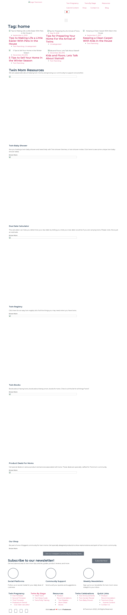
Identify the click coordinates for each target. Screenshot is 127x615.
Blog (107, 8)
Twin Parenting (18, 46)
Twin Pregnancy (72, 3)
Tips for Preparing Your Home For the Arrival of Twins (60, 38)
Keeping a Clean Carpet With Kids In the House (98, 39)
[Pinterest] (26, 610)
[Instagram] (21, 610)
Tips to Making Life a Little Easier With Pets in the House (26, 40)
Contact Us (94, 8)
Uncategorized (30, 46)
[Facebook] (10, 610)
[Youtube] (15, 610)
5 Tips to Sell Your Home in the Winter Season (25, 59)
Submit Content (72, 8)
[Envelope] (31, 610)
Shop (85, 8)
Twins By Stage (90, 3)
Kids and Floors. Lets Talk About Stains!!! (62, 57)
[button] (66, 20)
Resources (106, 3)
